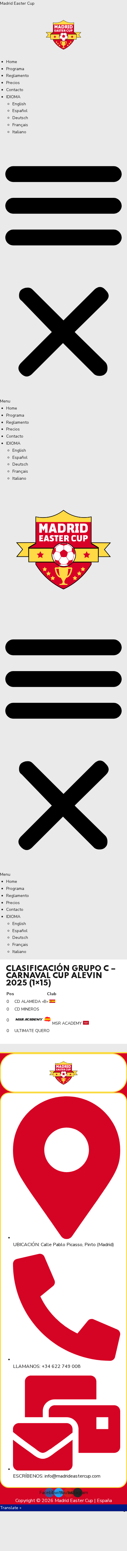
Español (19, 111)
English (19, 104)
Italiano (19, 132)
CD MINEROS (26, 1009)
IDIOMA (13, 97)
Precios (13, 83)
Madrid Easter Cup (17, 3)
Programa (15, 69)
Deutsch (20, 118)
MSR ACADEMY (67, 1023)
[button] (63, 272)
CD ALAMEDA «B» (31, 1001)
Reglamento (17, 75)
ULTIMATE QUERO (32, 1031)
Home (11, 62)
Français (20, 125)
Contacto (14, 90)
